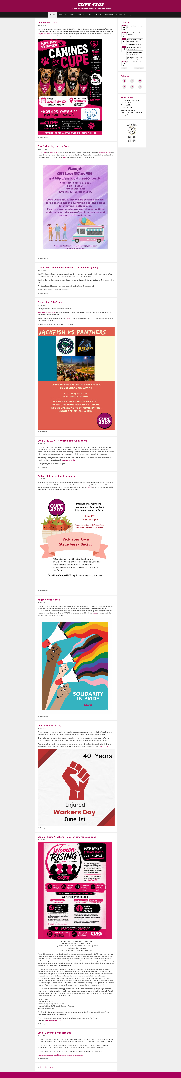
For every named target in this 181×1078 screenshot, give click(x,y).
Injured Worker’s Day (49, 725)
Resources (109, 15)
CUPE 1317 (42, 153)
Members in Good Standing (47, 312)
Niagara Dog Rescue (45, 33)
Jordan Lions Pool (104, 153)
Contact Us (120, 15)
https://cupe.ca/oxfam (69, 460)
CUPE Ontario (105, 746)
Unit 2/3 (81, 15)
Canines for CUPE (47, 22)
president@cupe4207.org (53, 1020)
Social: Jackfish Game (50, 302)
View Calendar (138, 68)
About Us (62, 15)
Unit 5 (98, 15)
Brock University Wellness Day (54, 1032)
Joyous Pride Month (49, 599)
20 (46, 1067)
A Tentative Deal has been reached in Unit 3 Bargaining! (68, 267)
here (68, 318)
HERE (64, 157)
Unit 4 (90, 15)
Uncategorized (44, 137)
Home (52, 15)
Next (50, 1067)
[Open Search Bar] (130, 15)
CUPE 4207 (90, 4)
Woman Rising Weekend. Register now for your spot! (67, 836)
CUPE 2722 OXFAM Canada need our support (62, 440)
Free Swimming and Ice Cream (54, 146)
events (94, 613)
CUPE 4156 (53, 153)
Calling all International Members (56, 476)
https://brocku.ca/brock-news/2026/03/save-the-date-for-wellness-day (61, 1055)
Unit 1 (72, 15)
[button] (124, 68)
